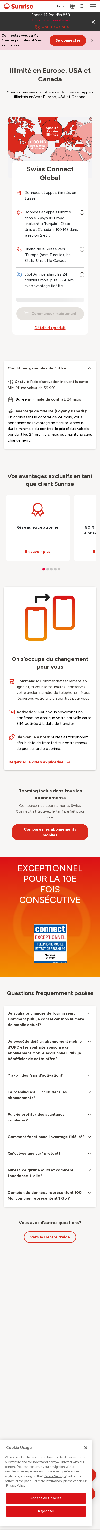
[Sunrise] (18, 6)
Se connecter (68, 40)
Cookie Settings (55, 1476)
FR (59, 6)
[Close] (86, 1447)
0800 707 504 (55, 27)
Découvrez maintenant (52, 20)
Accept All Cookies (46, 1498)
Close (93, 21)
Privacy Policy (15, 1485)
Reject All (46, 1511)
